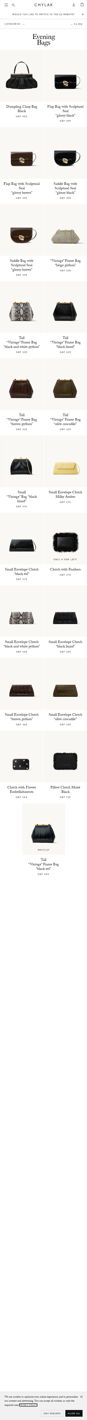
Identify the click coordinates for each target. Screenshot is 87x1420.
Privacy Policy (28, 1405)
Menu (6, 5)
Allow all (74, 1413)
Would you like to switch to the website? (43, 14)
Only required (52, 1413)
